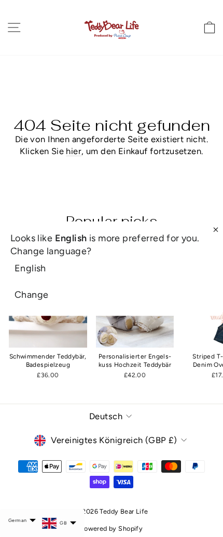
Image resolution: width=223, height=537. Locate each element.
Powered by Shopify (111, 528)
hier (73, 151)
